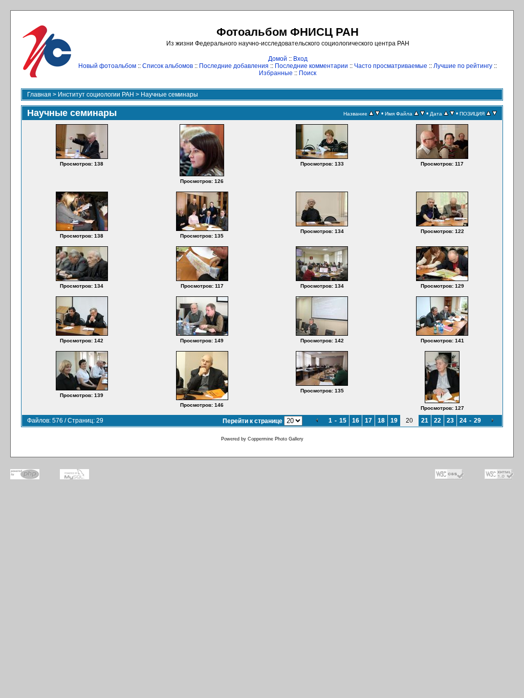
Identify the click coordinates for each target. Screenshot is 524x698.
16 (355, 420)
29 (477, 420)
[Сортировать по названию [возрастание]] (371, 113)
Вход (300, 58)
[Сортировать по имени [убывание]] (422, 113)
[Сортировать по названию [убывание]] (377, 113)
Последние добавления (234, 65)
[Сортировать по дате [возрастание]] (446, 113)
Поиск (307, 73)
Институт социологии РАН (96, 94)
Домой (277, 58)
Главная (39, 94)
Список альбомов (167, 65)
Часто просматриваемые (390, 65)
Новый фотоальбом (107, 65)
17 (368, 420)
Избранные (276, 73)
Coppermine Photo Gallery (275, 438)
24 (463, 420)
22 (437, 420)
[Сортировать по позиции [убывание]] (494, 113)
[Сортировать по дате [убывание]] (452, 113)
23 (450, 420)
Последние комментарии (311, 65)
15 (342, 420)
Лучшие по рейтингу (462, 65)
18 (381, 420)
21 (424, 420)
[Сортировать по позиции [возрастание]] (488, 113)
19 (394, 420)
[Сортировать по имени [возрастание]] (416, 113)
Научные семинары (169, 94)
